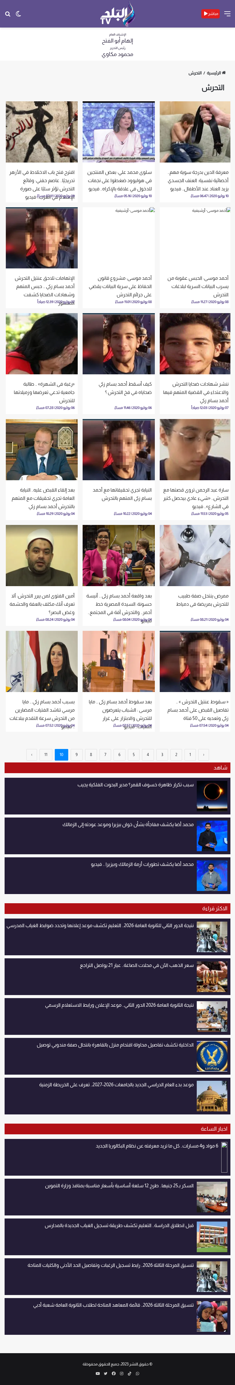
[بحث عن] (8, 16)
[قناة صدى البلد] (117, 14)
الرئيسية (214, 72)
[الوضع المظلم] (18, 16)
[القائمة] (227, 16)
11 (45, 754)
